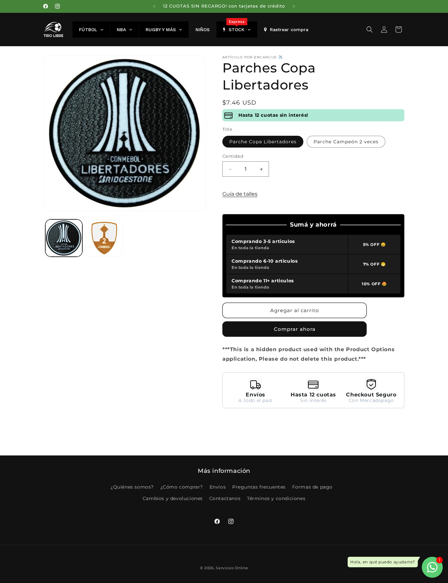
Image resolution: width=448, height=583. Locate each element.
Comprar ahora (295, 329)
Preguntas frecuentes (259, 487)
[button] (369, 29)
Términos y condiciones (276, 498)
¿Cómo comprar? (181, 487)
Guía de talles (239, 194)
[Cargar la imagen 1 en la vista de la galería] (63, 237)
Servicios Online (232, 568)
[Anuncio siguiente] (294, 6)
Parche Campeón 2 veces (346, 142)
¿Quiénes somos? (132, 487)
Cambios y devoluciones (173, 498)
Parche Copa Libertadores (262, 142)
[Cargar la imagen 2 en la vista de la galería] (104, 237)
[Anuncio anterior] (154, 6)
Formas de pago (312, 487)
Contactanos (225, 498)
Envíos (218, 487)
